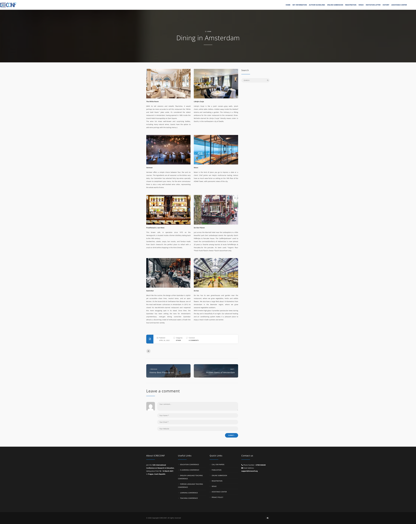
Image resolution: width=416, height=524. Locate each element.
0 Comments (194, 340)
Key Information (299, 5)
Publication (216, 470)
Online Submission (335, 5)
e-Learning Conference (189, 470)
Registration (350, 5)
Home (288, 5)
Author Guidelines (317, 5)
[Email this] (148, 351)
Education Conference (189, 464)
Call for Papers (218, 464)
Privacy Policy (217, 497)
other (209, 31)
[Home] (20, 5)
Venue (361, 5)
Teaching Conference (189, 498)
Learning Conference (189, 493)
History (386, 5)
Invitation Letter (373, 5)
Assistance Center (399, 5)
